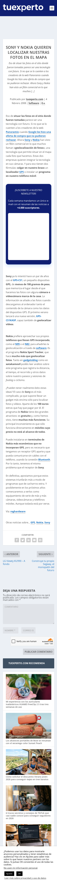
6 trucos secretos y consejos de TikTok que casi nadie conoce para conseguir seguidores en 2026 (28, 816)
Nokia (39, 522)
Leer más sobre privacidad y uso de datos (25, 878)
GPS (21, 172)
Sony (47, 522)
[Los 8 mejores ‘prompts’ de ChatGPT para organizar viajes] (28, 837)
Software (33, 103)
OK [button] (19, 873)
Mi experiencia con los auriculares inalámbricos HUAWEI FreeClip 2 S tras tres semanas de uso (27, 704)
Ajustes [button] (9, 873)
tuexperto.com (34, 99)
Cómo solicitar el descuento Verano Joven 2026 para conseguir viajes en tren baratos (27, 778)
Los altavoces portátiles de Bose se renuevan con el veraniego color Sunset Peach (28, 742)
